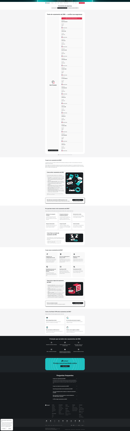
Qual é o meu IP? (80, 407)
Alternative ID (53, 407)
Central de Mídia (67, 410)
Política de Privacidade (78, 429)
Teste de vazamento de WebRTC (81, 411)
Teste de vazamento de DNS (81, 409)
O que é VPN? (60, 406)
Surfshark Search (53, 410)
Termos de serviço (83, 429)
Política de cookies (73, 429)
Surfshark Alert (53, 408)
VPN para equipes (67, 406)
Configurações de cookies (67, 429)
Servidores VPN (60, 409)
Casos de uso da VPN (61, 408)
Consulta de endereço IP (81, 408)
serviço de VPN (56, 177)
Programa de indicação (74, 410)
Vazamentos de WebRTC (51, 292)
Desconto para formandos (75, 409)
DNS (48, 165)
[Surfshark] (47, 3)
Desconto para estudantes (75, 408)
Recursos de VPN (60, 407)
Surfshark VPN (53, 406)
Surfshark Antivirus (54, 409)
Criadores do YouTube (74, 407)
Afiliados (73, 406)
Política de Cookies (8, 426)
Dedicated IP (60, 410)
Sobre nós (67, 409)
